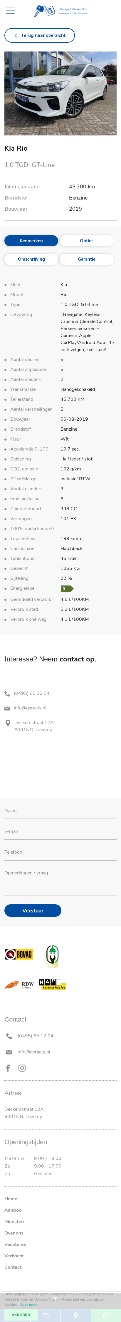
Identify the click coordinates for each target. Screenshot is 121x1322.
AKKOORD (21, 1315)
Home (10, 1199)
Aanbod (13, 1210)
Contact (12, 1267)
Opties (86, 241)
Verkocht (14, 1256)
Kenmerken (31, 241)
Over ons (13, 1233)
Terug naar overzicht (43, 35)
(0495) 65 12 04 (31, 693)
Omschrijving (31, 259)
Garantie (86, 259)
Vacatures (15, 1244)
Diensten (14, 1221)
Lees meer (29, 1305)
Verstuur (32, 910)
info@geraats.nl (29, 708)
